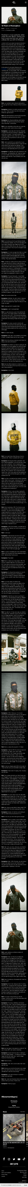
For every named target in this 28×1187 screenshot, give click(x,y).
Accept (25, 1185)
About (2, 1170)
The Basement (11, 1147)
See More (23, 1111)
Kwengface (4, 69)
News (5, 1112)
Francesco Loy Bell (10, 30)
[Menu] (25, 2)
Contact (3, 1176)
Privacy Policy (4, 1174)
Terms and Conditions (6, 1172)
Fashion (5, 1146)
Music (2, 28)
